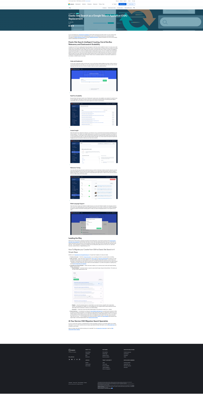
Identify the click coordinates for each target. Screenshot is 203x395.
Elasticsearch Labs (111, 7)
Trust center (105, 364)
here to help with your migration (79, 263)
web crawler (94, 258)
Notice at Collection (101, 388)
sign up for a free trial (101, 328)
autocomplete (105, 316)
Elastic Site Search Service (80, 37)
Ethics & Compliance (106, 368)
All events (126, 367)
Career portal (87, 364)
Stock (125, 356)
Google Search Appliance (84, 34)
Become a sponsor (127, 365)
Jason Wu (71, 22)
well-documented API (103, 258)
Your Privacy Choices (107, 388)
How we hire (87, 365)
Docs (103, 4)
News (77, 13)
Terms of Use (75, 382)
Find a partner (105, 352)
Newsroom (87, 356)
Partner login (105, 353)
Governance (126, 353)
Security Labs (120, 7)
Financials (126, 355)
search (99, 316)
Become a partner (106, 356)
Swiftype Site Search (94, 37)
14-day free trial (87, 257)
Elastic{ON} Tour (127, 364)
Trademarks (70, 382)
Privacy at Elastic (106, 365)
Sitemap (85, 382)
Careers (86, 362)
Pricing (100, 4)
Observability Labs (128, 7)
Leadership (87, 353)
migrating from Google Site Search (82, 254)
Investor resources (127, 352)
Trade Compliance (106, 367)
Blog (70, 7)
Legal (104, 362)
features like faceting (93, 317)
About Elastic (88, 352)
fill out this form (111, 324)
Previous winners (127, 362)
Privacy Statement (80, 382)
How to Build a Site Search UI (96, 311)
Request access (106, 355)
